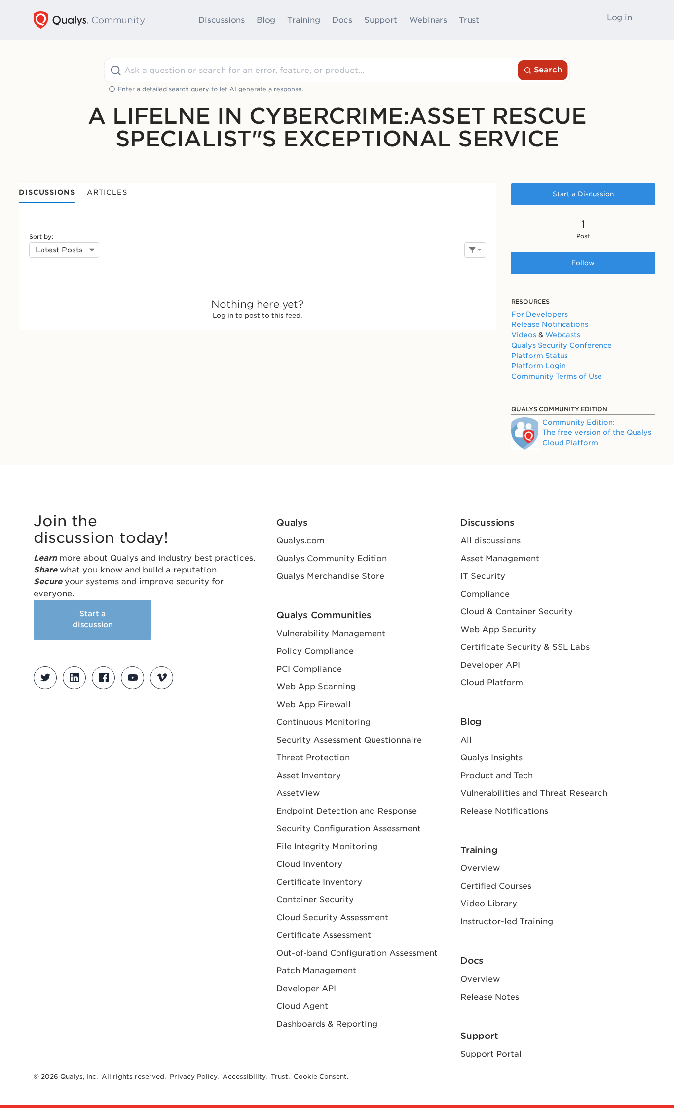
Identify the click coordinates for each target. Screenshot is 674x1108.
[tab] (47, 193)
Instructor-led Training (506, 921)
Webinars (428, 20)
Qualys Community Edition (331, 558)
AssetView (298, 793)
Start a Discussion (583, 194)
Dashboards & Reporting (326, 1024)
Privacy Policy (193, 1076)
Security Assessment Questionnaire (349, 740)
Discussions (221, 20)
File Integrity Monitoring (326, 846)
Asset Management (499, 558)
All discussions (490, 540)
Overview (480, 868)
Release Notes (489, 996)
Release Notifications (549, 324)
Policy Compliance (315, 651)
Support (380, 20)
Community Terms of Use (556, 376)
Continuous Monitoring (323, 722)
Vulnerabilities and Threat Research (533, 793)
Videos (523, 335)
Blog (266, 20)
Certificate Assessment (323, 935)
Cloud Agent (302, 1006)
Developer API (306, 988)
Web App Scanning (316, 686)
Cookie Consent (320, 1076)
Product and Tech (496, 775)
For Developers (539, 314)
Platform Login (538, 366)
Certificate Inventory (319, 882)
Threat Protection (313, 757)
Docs (342, 20)
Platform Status (539, 355)
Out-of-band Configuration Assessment (357, 953)
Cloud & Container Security (516, 611)
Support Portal (491, 1054)
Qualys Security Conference (561, 345)
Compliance (485, 594)
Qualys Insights (491, 757)
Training (303, 20)
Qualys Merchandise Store (330, 576)
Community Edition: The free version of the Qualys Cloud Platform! (596, 432)
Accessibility (244, 1076)
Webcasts (562, 335)
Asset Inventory (308, 775)
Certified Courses (495, 886)
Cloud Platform (491, 682)
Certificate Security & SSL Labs (525, 647)
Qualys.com (300, 540)
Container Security (315, 899)
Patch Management (316, 970)
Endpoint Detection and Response (346, 811)
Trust (469, 20)
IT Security (482, 576)
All (466, 740)
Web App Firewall (313, 704)
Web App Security (498, 629)
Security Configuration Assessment (348, 828)
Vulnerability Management (330, 633)
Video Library (488, 903)
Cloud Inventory (309, 864)
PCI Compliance (309, 669)
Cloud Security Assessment (332, 917)
